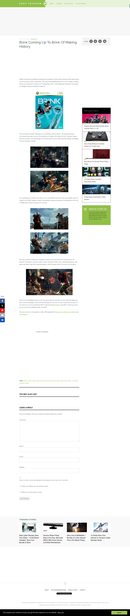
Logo (45, 3)
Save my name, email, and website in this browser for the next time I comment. (43, 480)
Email (21, 457)
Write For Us (98, 209)
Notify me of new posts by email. (32, 492)
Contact (82, 590)
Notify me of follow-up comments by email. (35, 486)
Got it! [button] (119, 612)
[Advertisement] (65, 21)
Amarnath (34, 39)
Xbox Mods (68, 3)
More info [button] (60, 612)
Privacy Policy (73, 590)
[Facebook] (2, 301)
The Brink (75, 381)
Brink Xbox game (65, 381)
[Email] (2, 315)
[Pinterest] (2, 310)
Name (21, 446)
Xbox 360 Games (24, 383)
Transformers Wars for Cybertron (65, 312)
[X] (2, 305)
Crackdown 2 (23, 314)
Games (59, 3)
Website (21, 467)
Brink (25, 381)
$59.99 (57, 305)
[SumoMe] (2, 320)
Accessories (81, 3)
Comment (22, 420)
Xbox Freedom (30, 3)
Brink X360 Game (41, 381)
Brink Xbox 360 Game (53, 381)
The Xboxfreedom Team (58, 590)
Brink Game (31, 381)
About (47, 590)
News (51, 3)
